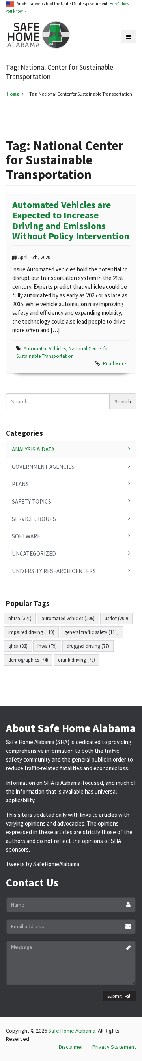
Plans (20, 484)
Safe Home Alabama (71, 1030)
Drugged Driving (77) (88, 646)
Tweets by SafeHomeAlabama (42, 864)
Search (122, 401)
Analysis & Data (33, 449)
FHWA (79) (47, 646)
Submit (114, 996)
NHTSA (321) (20, 618)
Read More (114, 363)
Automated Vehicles (45, 348)
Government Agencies (43, 466)
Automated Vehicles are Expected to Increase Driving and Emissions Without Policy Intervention (70, 220)
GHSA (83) (18, 646)
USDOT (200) (116, 618)
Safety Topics (31, 501)
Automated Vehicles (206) (68, 618)
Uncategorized (34, 553)
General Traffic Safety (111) (91, 632)
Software (26, 536)
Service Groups (34, 519)
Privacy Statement (114, 1046)
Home (13, 94)
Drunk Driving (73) (76, 660)
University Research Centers (54, 571)
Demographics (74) (28, 660)
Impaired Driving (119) (31, 632)
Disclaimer (71, 1046)
